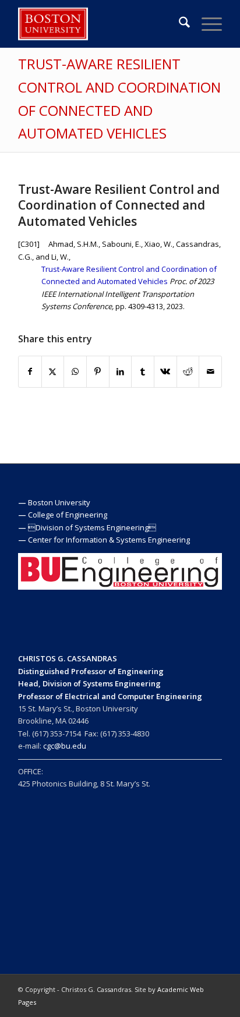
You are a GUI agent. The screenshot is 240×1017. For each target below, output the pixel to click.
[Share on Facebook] (30, 371)
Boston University (59, 502)
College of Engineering (67, 514)
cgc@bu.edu (64, 745)
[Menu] (206, 24)
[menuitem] (178, 24)
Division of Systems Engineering (92, 527)
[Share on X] (53, 371)
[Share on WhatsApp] (75, 371)
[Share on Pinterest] (98, 371)
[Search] (178, 24)
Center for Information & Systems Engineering (109, 539)
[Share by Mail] (210, 371)
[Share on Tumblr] (143, 371)
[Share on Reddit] (188, 371)
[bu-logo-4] (99, 24)
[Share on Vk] (165, 371)
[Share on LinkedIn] (121, 371)
